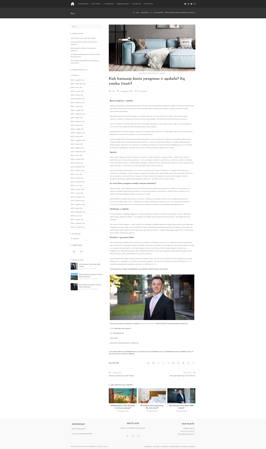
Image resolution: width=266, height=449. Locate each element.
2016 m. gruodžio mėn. (78, 227)
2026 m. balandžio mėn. (78, 83)
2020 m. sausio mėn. (77, 193)
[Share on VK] (173, 363)
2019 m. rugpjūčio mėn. (78, 204)
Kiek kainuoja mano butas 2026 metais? (181, 407)
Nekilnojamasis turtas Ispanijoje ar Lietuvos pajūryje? (122, 407)
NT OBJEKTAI (165, 446)
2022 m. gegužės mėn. (77, 148)
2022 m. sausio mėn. (77, 163)
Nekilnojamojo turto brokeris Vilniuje (125, 351)
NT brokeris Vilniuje (185, 351)
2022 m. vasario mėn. (77, 159)
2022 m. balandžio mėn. (78, 151)
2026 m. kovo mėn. (77, 87)
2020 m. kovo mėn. (77, 185)
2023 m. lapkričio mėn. (78, 121)
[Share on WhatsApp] (158, 363)
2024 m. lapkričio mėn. (78, 102)
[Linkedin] (133, 436)
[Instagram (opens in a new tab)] (188, 4)
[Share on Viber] (163, 363)
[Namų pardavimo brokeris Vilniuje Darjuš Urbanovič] (74, 276)
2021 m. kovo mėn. (76, 174)
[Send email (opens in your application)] (194, 4)
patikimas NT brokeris (127, 353)
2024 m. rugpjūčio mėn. (78, 114)
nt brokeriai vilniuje (157, 351)
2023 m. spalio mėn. (77, 125)
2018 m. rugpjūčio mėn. (78, 223)
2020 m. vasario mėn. (77, 189)
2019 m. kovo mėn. (76, 216)
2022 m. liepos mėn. (77, 144)
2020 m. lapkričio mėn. (78, 182)
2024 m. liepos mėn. (77, 117)
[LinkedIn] (81, 251)
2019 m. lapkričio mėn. (78, 200)
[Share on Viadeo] (193, 363)
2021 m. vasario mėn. (77, 178)
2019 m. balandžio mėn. (78, 212)
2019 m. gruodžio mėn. (78, 197)
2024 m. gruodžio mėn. (78, 99)
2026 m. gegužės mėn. (77, 80)
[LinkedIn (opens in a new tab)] (191, 4)
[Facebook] (74, 251)
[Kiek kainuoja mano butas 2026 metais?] (74, 266)
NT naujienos (142, 91)
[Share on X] (168, 363)
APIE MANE (114, 338)
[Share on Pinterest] (178, 363)
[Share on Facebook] (148, 363)
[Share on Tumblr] (188, 363)
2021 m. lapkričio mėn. (78, 170)
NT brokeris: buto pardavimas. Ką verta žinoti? (152, 407)
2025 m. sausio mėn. (77, 95)
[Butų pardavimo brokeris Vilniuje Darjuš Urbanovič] (74, 286)
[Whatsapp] (138, 436)
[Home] (133, 12)
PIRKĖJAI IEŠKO (174, 446)
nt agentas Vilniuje (144, 351)
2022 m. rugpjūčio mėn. (78, 140)
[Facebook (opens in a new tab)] (185, 4)
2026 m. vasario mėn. (77, 91)
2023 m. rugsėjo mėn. (77, 129)
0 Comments (92, 268)
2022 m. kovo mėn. (77, 155)
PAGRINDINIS (148, 446)
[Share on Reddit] (183, 363)
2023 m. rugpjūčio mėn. (78, 133)
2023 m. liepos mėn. (77, 136)
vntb (113, 91)
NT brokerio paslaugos (171, 351)
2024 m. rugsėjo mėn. (77, 110)
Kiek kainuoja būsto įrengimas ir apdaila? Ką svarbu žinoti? (187, 12)
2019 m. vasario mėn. (77, 219)
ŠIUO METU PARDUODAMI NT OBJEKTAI (124, 343)
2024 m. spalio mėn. (77, 106)
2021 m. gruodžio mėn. (78, 167)
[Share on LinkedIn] (153, 363)
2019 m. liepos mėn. (77, 208)
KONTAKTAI (192, 446)
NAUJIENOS (183, 446)
